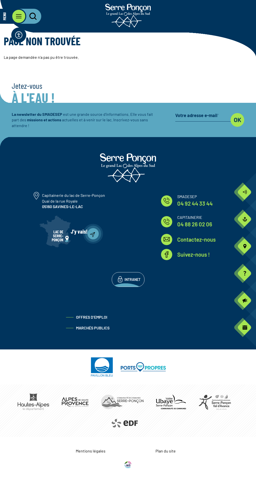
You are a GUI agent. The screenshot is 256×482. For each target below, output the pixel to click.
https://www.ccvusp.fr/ (171, 401)
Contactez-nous (196, 239)
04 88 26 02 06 (194, 224)
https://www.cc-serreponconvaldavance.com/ (214, 402)
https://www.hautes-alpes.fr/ (34, 402)
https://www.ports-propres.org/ (143, 367)
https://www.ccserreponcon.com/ (122, 402)
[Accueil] (128, 16)
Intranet (132, 279)
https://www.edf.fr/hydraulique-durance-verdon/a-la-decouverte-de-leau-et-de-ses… (124, 423)
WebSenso (128, 464)
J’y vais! (79, 231)
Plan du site (166, 450)
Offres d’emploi (91, 317)
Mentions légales (91, 450)
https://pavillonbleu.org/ (101, 367)
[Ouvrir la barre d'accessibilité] (18, 35)
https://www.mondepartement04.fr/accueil (75, 402)
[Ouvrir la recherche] (30, 16)
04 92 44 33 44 (195, 203)
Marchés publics (93, 327)
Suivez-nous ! (193, 254)
